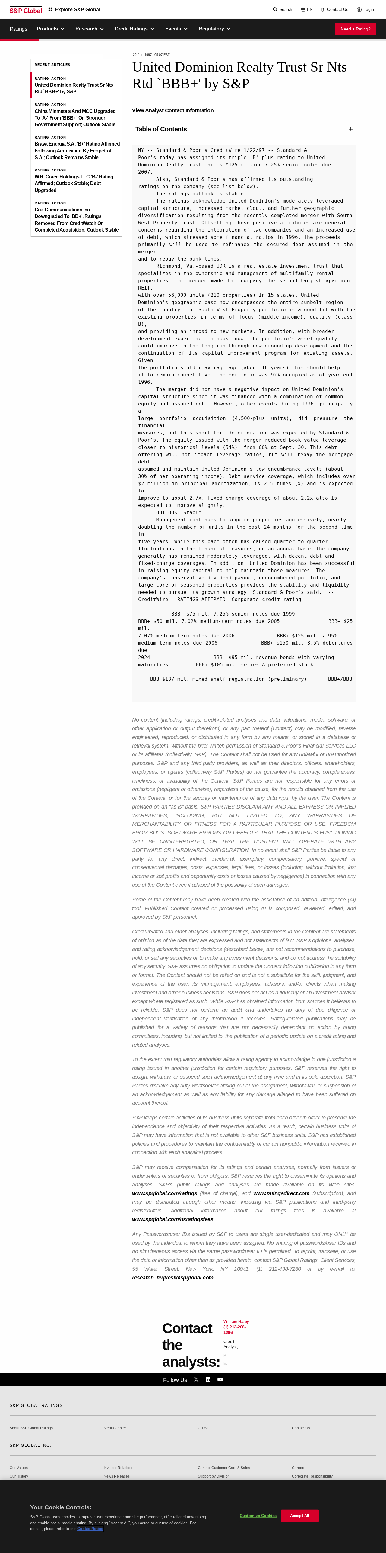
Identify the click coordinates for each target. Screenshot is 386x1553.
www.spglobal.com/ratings (164, 1193)
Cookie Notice (90, 1528)
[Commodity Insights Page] (197, 1380)
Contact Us (337, 9)
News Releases (117, 1476)
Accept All (299, 1515)
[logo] (26, 10)
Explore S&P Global (77, 9)
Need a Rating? (356, 29)
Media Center (115, 1428)
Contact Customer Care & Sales (224, 1468)
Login (368, 9)
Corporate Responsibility (312, 1476)
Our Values (19, 1468)
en (310, 9)
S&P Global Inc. (31, 1445)
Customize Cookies (258, 1515)
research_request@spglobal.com (173, 1278)
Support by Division (214, 1476)
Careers (298, 1468)
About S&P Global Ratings (31, 1428)
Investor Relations (118, 1468)
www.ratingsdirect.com (281, 1193)
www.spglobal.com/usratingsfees (172, 1219)
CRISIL (204, 1428)
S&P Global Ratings (36, 1405)
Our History (19, 1476)
